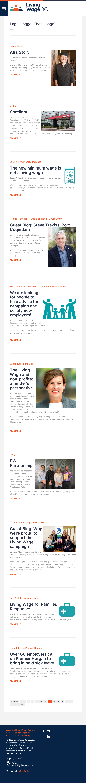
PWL (12, 454)
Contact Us (11, 735)
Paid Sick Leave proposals (24, 598)
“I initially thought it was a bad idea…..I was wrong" (36, 218)
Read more (15, 75)
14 (45, 701)
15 (49, 701)
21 (11, 705)
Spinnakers (16, 46)
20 (71, 701)
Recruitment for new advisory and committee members (39, 286)
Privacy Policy (24, 735)
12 (36, 701)
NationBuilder (23, 771)
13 (41, 701)
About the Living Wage (16, 730)
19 (66, 701)
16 (54, 701)
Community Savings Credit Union (27, 522)
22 (16, 705)
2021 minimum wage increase (25, 162)
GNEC (13, 105)
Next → (22, 705)
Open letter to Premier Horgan (26, 648)
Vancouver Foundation (22, 363)
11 (32, 701)
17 (58, 701)
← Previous (14, 701)
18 (62, 701)
